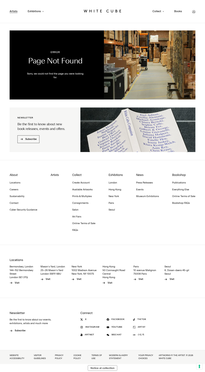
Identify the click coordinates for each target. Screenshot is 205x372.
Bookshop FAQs (181, 203)
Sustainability (17, 196)
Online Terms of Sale (83, 223)
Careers (14, 189)
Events (140, 189)
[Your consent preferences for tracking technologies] (199, 366)
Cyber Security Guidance (23, 210)
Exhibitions (34, 11)
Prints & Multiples (82, 196)
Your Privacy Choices (145, 357)
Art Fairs (76, 216)
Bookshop (179, 175)
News (140, 175)
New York (114, 196)
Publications (179, 183)
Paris (111, 203)
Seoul (112, 210)
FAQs (75, 230)
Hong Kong (115, 189)
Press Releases (144, 183)
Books (178, 11)
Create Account (81, 183)
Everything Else (180, 189)
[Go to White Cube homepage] (102, 12)
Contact (14, 203)
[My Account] (193, 11)
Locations (15, 183)
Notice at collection (102, 368)
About (14, 175)
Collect (156, 11)
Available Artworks (82, 189)
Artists (13, 11)
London (113, 183)
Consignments (80, 203)
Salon (75, 210)
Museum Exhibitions (147, 196)
